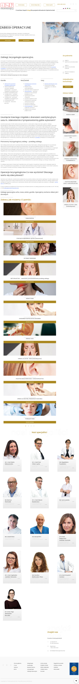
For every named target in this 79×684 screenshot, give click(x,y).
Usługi (29, 10)
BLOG (15, 669)
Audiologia (30, 665)
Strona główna (17, 663)
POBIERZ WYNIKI (44, 665)
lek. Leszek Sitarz (9, 537)
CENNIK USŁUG (43, 669)
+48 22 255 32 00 (61, 4)
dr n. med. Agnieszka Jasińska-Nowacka (11, 576)
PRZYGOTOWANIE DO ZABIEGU (70, 72)
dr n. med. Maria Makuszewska (9, 463)
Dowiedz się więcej (30, 221)
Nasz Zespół (23, 10)
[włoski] (69, 8)
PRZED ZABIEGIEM (44, 667)
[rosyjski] (63, 8)
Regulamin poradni (58, 663)
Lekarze (16, 667)
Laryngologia (30, 669)
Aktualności (42, 10)
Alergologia (30, 663)
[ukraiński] (67, 8)
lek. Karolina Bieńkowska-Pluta (37, 576)
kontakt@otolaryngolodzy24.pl (57, 650)
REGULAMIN (56, 669)
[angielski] (65, 8)
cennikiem (37, 137)
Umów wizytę (21, 5)
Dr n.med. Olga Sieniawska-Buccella (9, 613)
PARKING (56, 667)
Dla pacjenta (35, 10)
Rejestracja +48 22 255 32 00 (54, 647)
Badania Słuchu (31, 667)
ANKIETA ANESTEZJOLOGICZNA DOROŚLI (70, 67)
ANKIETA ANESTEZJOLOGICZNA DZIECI (71, 61)
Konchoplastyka (29, 106)
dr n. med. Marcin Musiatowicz (37, 501)
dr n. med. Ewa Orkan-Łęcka (36, 463)
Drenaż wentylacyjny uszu (51, 84)
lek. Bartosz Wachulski (8, 501)
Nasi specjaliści (26, 40)
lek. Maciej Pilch (36, 537)
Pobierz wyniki (49, 5)
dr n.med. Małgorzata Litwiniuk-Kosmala (64, 538)
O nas (17, 10)
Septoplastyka (28, 91)
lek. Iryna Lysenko (64, 500)
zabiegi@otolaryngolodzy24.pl (11, 188)
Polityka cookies (58, 665)
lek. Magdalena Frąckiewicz (63, 463)
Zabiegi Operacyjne (32, 671)
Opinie (48, 10)
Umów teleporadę (35, 5)
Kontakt (52, 10)
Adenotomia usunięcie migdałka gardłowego (10, 84)
